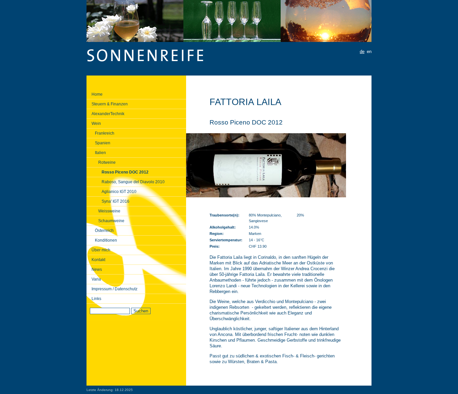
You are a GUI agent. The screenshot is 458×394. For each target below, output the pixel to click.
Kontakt (98, 259)
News (97, 269)
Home (97, 94)
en (369, 51)
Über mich (101, 250)
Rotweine (107, 162)
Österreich (104, 230)
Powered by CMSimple (353, 390)
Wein (96, 123)
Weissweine (109, 211)
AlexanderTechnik (108, 113)
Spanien (102, 143)
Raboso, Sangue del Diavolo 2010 (133, 182)
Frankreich (104, 133)
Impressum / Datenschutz (114, 289)
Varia (96, 279)
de (362, 51)
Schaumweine (111, 220)
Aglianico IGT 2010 (119, 191)
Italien (100, 152)
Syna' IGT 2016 (115, 201)
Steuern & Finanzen (110, 104)
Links (96, 298)
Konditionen (106, 240)
